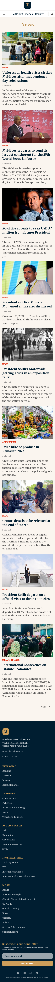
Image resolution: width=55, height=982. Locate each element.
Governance (8, 839)
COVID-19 (7, 904)
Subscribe (27, 963)
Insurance (7, 780)
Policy (5, 922)
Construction (9, 798)
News (5, 67)
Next (43, 706)
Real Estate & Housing (13, 807)
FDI (4, 867)
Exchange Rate (10, 862)
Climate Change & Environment (18, 899)
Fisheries (7, 803)
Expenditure (8, 835)
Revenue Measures (12, 844)
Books (5, 890)
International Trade (12, 871)
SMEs (5, 812)
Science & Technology (13, 927)
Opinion (6, 918)
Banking (6, 771)
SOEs (5, 849)
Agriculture (9, 442)
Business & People (11, 894)
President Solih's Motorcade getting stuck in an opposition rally (25, 373)
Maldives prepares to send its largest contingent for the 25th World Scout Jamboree (26, 155)
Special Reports (10, 932)
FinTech (6, 775)
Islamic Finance (11, 660)
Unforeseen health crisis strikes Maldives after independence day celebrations (27, 77)
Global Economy (10, 908)
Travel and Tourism (12, 817)
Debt (4, 830)
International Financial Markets (18, 876)
